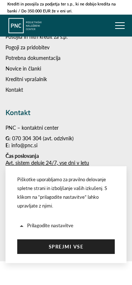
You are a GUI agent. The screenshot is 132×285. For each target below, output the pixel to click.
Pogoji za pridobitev (28, 47)
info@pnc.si (24, 145)
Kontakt (14, 90)
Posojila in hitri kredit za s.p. (36, 37)
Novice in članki (23, 68)
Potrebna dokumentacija (33, 58)
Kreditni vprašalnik (26, 79)
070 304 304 (26, 138)
